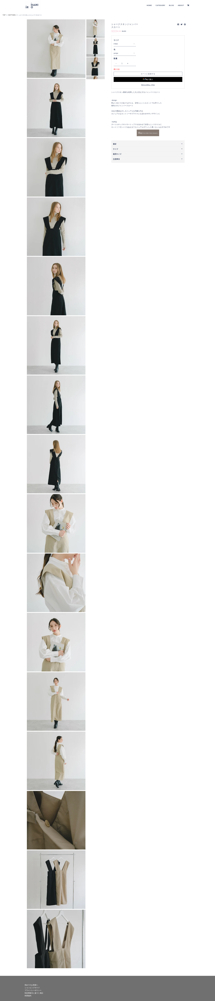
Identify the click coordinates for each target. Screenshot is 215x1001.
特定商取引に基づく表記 (34, 993)
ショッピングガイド (32, 988)
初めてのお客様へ (31, 985)
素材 (114, 144)
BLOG (171, 5)
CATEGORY (160, 5)
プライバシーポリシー (33, 990)
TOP (4, 15)
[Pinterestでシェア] (185, 24)
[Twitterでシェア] (181, 24)
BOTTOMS (12, 15)
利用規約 (28, 996)
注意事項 (116, 159)
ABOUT (181, 5)
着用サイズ (117, 154)
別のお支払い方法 (148, 85)
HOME (149, 5)
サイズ (116, 40)
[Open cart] (188, 5)
